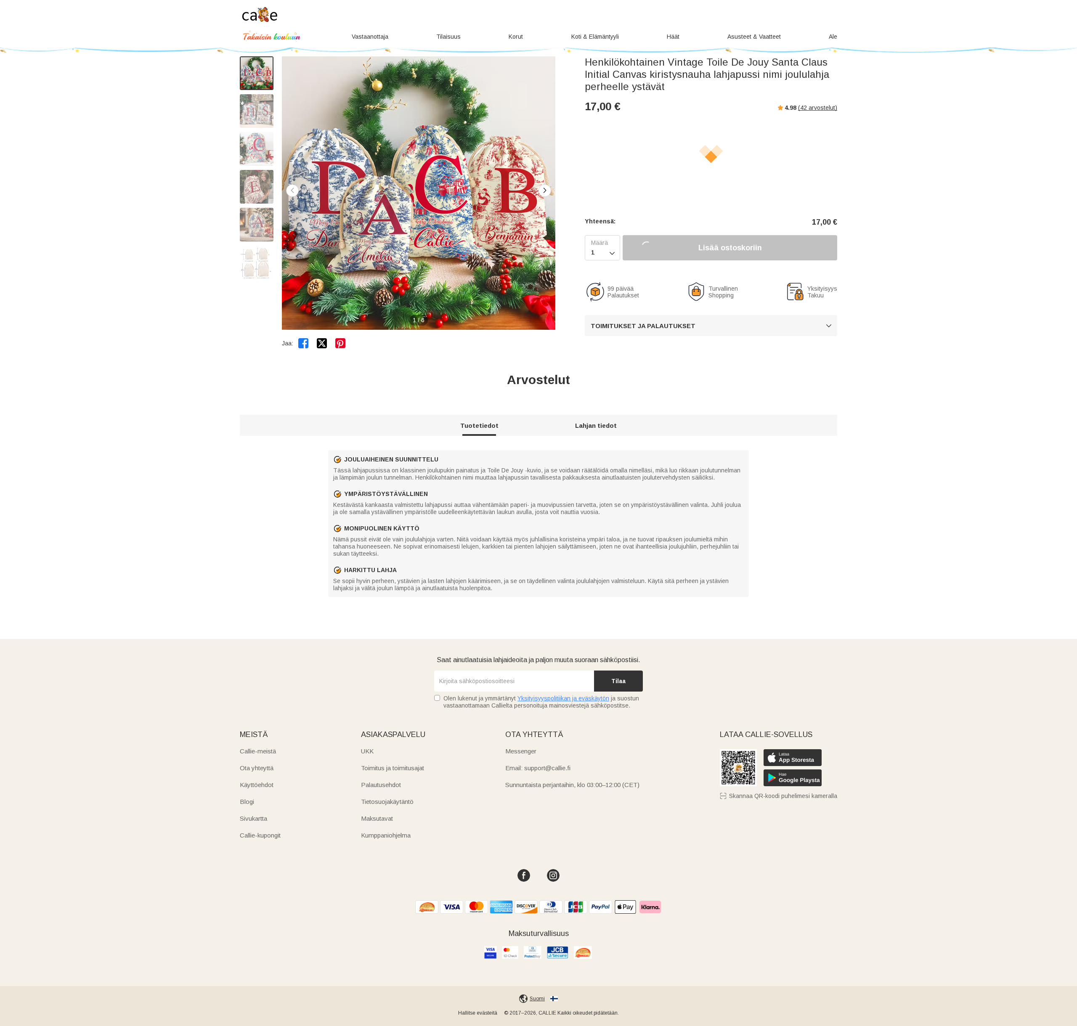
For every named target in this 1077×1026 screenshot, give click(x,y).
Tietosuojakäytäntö (387, 801)
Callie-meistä (258, 751)
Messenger (520, 751)
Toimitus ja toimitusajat (392, 767)
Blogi (247, 801)
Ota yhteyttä (256, 767)
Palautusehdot (381, 784)
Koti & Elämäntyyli (595, 36)
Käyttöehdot (256, 784)
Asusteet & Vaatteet (754, 36)
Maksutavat (377, 818)
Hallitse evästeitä (477, 1013)
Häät (673, 36)
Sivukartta (253, 818)
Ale (833, 36)
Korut (516, 36)
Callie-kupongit (260, 835)
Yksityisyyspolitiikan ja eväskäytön (563, 698)
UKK (367, 751)
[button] (544, 190)
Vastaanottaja (370, 36)
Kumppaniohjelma (386, 835)
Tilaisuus (448, 36)
